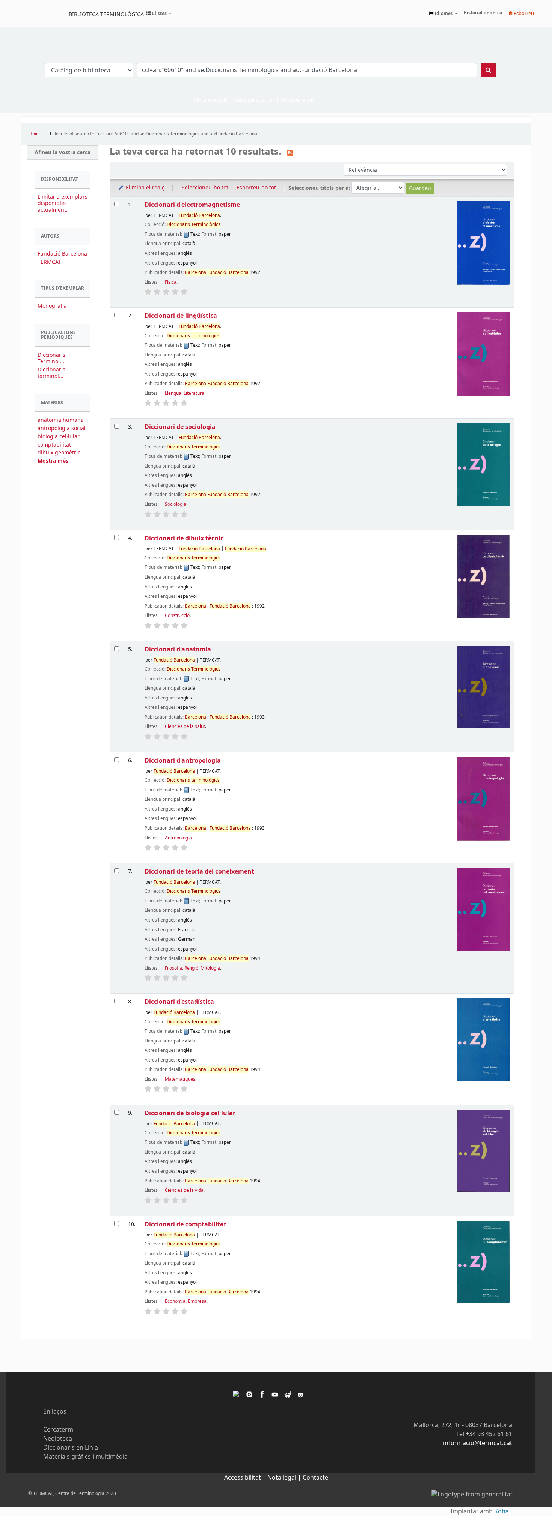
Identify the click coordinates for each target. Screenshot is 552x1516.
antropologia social (62, 428)
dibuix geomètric (59, 453)
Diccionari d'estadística (179, 1001)
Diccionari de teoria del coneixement (199, 871)
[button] (158, 13)
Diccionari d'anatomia (178, 649)
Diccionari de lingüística (181, 315)
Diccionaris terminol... (51, 373)
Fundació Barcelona (62, 254)
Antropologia (178, 838)
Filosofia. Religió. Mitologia (192, 968)
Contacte (315, 1477)
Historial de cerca (482, 12)
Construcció (177, 615)
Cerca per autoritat (254, 100)
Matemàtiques (180, 1079)
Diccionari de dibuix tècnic (184, 538)
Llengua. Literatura (184, 393)
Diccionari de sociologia (180, 426)
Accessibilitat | (245, 1477)
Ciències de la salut (185, 726)
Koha (501, 1511)
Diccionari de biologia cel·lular (190, 1113)
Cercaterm (58, 1429)
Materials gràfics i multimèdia (85, 1456)
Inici (35, 134)
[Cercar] (488, 70)
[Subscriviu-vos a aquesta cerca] (290, 152)
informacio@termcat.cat (477, 1443)
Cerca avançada (211, 100)
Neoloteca (57, 1438)
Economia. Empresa (186, 1301)
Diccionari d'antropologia (183, 760)
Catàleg (29, 13)
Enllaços (54, 1411)
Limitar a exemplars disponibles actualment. (62, 203)
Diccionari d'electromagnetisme (192, 204)
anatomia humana (61, 420)
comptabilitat (54, 445)
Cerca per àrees (298, 100)
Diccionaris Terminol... (51, 358)
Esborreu (523, 13)
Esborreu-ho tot (256, 188)
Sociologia (175, 504)
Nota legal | (285, 1477)
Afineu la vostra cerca (62, 152)
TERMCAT (49, 262)
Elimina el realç (144, 188)
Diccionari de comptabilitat (185, 1224)
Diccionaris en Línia (70, 1447)
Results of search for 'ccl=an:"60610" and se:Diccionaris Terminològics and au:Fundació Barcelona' (155, 134)
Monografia (52, 306)
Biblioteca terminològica (106, 14)
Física (170, 282)
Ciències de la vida (184, 1190)
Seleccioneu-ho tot (205, 188)
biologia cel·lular (59, 437)
